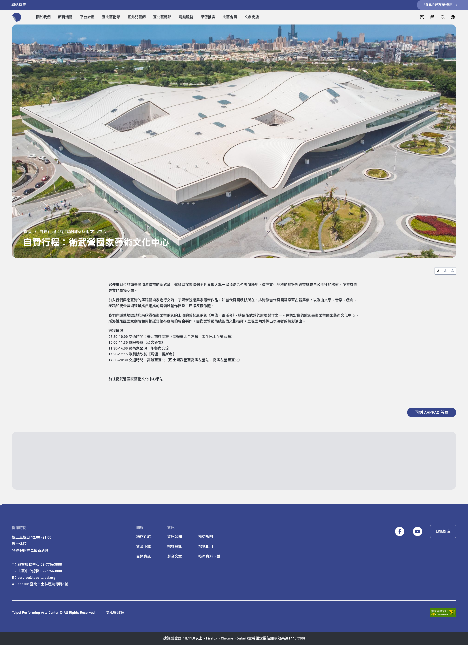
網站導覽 (18, 5)
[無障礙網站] (443, 612)
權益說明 (205, 537)
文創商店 (251, 17)
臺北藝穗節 (162, 17)
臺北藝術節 (111, 17)
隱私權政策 (115, 612)
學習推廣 (208, 17)
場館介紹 (143, 537)
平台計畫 (87, 17)
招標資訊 (174, 546)
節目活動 (65, 17)
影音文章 (174, 556)
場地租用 (205, 546)
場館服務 (186, 17)
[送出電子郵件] (436, 475)
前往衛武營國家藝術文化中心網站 (135, 379)
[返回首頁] (16, 17)
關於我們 (43, 17)
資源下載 (143, 546)
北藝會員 (229, 17)
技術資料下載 (209, 556)
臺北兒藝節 (136, 17)
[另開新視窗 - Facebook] (399, 531)
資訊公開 (174, 537)
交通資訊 (143, 556)
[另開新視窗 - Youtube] (417, 531)
